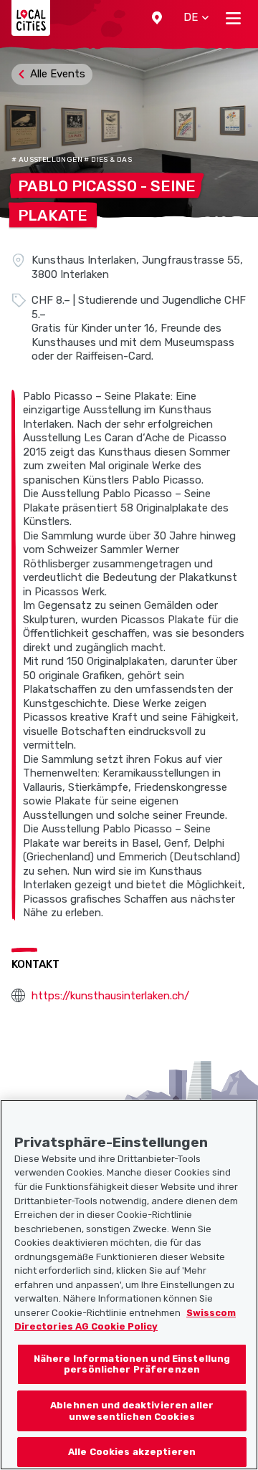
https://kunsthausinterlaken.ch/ (110, 995)
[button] (157, 17)
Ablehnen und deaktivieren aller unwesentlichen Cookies (132, 1411)
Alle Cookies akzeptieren (132, 1451)
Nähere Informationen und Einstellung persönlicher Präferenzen (132, 1364)
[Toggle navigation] (233, 18)
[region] (129, 1285)
